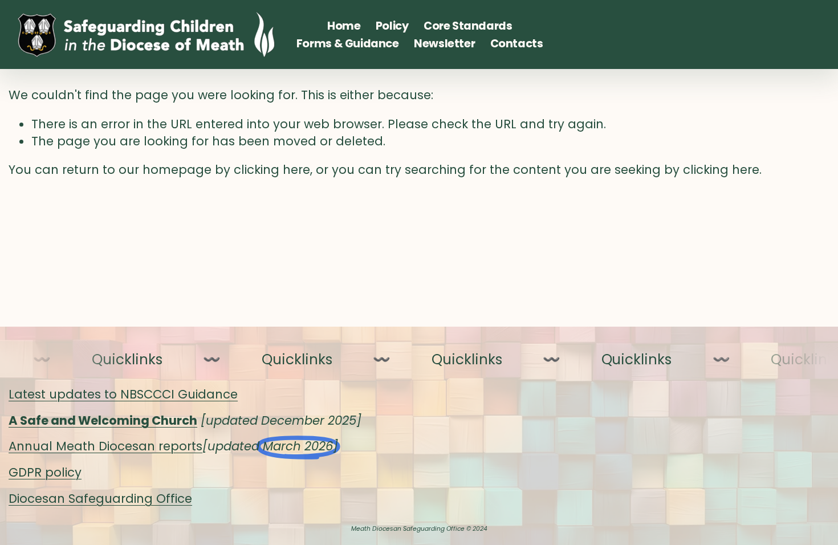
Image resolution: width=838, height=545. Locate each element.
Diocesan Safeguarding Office (100, 498)
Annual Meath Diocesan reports (105, 446)
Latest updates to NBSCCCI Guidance (123, 394)
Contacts (516, 43)
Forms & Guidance (347, 43)
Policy (392, 26)
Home (343, 26)
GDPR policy (45, 472)
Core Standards (468, 26)
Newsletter (444, 43)
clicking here (272, 169)
